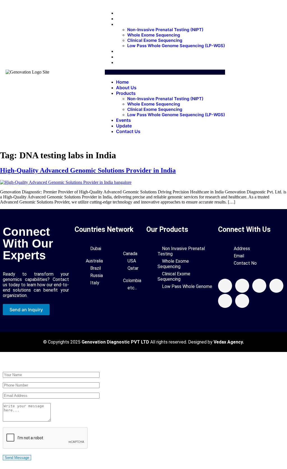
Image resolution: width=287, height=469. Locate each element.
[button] (165, 72)
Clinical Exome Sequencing (154, 40)
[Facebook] (225, 286)
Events (126, 51)
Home (125, 13)
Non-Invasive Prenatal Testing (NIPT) (165, 29)
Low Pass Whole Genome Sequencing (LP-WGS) (176, 45)
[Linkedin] (242, 301)
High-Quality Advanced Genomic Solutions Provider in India (88, 170)
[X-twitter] (242, 286)
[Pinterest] (276, 286)
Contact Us (131, 62)
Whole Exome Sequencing (153, 35)
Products (128, 24)
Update (127, 57)
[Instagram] (225, 301)
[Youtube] (259, 286)
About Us (129, 18)
